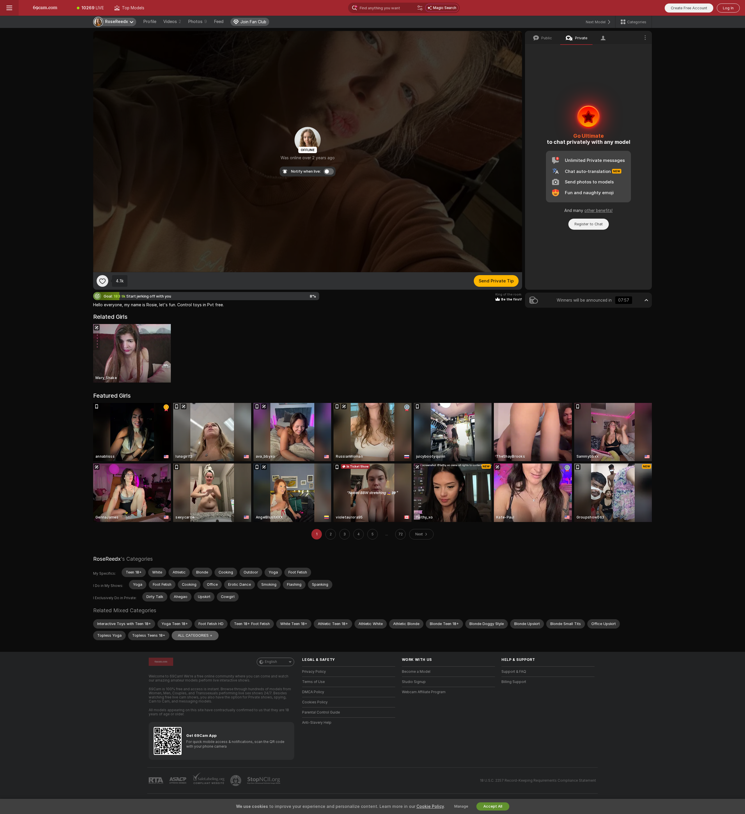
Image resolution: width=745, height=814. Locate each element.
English (271, 662)
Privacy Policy (314, 672)
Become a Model (416, 672)
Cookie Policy (430, 806)
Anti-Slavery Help (316, 723)
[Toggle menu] (9, 8)
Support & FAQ (513, 672)
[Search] (420, 8)
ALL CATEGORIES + (195, 635)
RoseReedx (107, 559)
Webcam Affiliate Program (424, 692)
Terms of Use (313, 682)
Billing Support (513, 682)
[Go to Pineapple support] (236, 780)
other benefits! (598, 210)
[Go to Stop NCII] (264, 780)
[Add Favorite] (102, 281)
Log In (728, 8)
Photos (197, 21)
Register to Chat (588, 224)
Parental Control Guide (321, 712)
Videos (172, 21)
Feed (219, 21)
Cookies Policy (315, 702)
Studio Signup (414, 682)
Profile (149, 21)
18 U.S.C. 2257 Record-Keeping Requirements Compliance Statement (538, 780)
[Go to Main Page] (45, 8)
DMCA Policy (313, 692)
